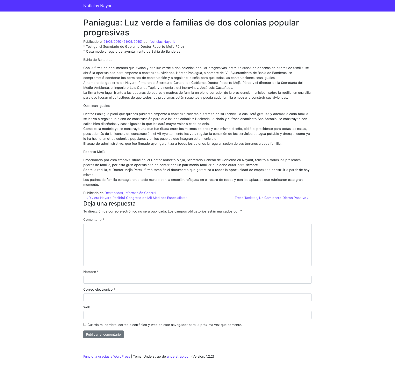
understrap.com (179, 356)
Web (86, 307)
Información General (140, 193)
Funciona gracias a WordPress (106, 356)
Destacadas (114, 193)
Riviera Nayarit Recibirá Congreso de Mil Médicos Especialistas (137, 198)
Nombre (91, 272)
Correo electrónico (99, 289)
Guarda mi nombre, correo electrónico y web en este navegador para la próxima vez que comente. (164, 325)
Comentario (93, 219)
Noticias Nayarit (98, 5)
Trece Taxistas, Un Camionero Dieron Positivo (271, 198)
